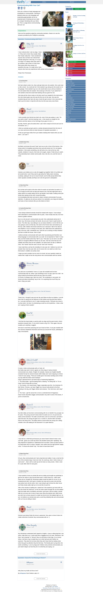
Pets (69, 8)
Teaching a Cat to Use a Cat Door (78, 46)
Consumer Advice (70, 89)
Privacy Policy (51, 588)
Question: (30, 39)
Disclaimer (45, 588)
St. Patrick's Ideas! (71, 61)
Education (69, 95)
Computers (69, 87)
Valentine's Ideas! (71, 64)
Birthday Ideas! (71, 66)
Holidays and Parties (71, 104)
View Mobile (55, 586)
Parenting (69, 112)
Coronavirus (69, 91)
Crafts (68, 93)
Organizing (69, 110)
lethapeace (23, 573)
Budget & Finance (70, 83)
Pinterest (70, 70)
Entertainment (70, 97)
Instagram (70, 75)
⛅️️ (61, 589)
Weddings (69, 121)
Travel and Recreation (71, 119)
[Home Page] (23, 0)
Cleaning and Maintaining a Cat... (78, 23)
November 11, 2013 (79, 8)
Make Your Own (70, 108)
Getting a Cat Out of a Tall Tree (79, 53)
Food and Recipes (70, 100)
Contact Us (57, 588)
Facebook (70, 68)
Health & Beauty (70, 102)
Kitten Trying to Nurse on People (78, 38)
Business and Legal (71, 85)
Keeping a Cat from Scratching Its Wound (79, 16)
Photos (68, 117)
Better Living (69, 80)
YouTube (70, 72)
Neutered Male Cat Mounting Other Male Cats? (79, 31)
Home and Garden (70, 106)
